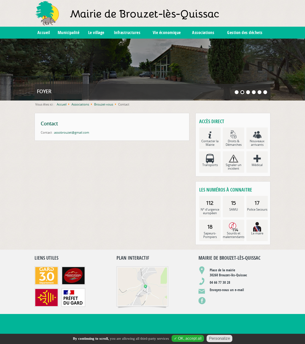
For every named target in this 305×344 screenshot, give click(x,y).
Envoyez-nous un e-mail (227, 289)
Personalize (219, 338)
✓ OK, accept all (188, 338)
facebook (202, 299)
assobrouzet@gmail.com (71, 132)
